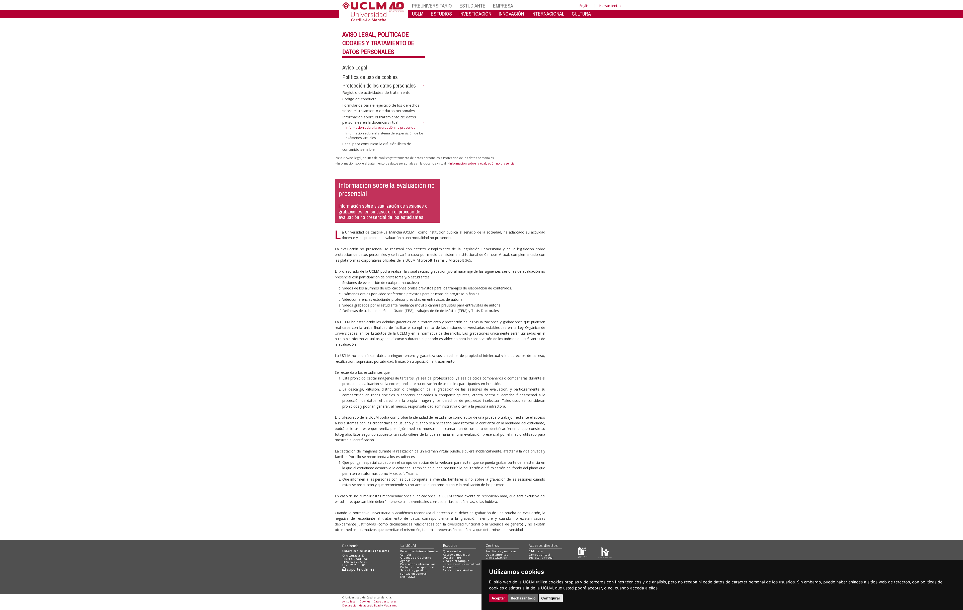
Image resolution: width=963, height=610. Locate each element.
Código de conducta (359, 98)
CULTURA (581, 13)
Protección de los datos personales (379, 85)
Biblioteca (536, 551)
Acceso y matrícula (456, 554)
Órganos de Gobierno (415, 557)
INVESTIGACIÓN (475, 13)
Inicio (338, 158)
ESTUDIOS (441, 13)
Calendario (450, 567)
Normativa (407, 576)
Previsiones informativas (417, 564)
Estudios (450, 545)
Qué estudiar (452, 551)
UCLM (417, 13)
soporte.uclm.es (360, 569)
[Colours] (605, 552)
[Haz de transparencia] (582, 552)
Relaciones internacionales (419, 551)
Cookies (365, 601)
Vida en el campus (456, 561)
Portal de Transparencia (417, 567)
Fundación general (413, 573)
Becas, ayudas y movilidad (461, 564)
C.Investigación (496, 557)
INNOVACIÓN (511, 13)
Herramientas (610, 5)
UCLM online (452, 557)
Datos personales (384, 601)
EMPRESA (503, 5)
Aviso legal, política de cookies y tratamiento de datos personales (378, 43)
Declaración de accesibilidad (361, 605)
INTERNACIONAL (547, 13)
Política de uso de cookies (370, 77)
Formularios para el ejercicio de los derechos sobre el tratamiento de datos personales (381, 108)
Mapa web (390, 605)
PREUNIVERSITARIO (432, 5)
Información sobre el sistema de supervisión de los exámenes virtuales (385, 135)
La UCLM (408, 545)
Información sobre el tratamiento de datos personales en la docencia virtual (379, 119)
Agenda (405, 561)
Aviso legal (349, 601)
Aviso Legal (354, 67)
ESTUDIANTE (472, 5)
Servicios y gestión (413, 570)
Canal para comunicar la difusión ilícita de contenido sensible (376, 146)
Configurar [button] (550, 598)
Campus (406, 554)
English (585, 5)
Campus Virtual (539, 554)
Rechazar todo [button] (523, 598)
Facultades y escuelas (501, 551)
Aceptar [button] (498, 598)
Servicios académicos (458, 570)
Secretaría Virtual (541, 557)
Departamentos (497, 554)
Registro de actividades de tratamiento (376, 92)
